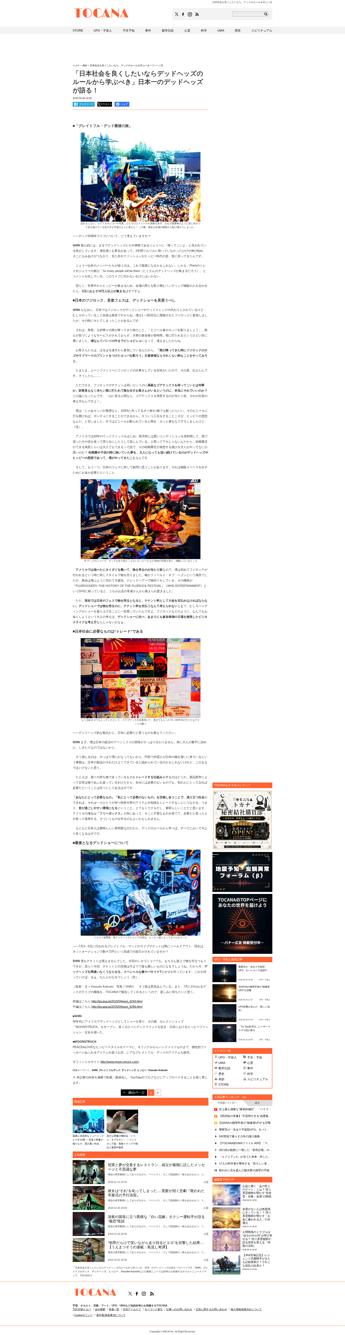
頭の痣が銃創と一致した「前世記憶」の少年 (245, 1150)
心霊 (250, 1062)
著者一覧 (114, 1309)
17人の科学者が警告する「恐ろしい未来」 (245, 1163)
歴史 (221, 1073)
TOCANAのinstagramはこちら (190, 14)
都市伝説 (224, 1068)
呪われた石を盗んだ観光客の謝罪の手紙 (244, 1170)
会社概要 (100, 1309)
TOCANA (101, 14)
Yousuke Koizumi (158, 1070)
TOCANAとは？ (82, 1309)
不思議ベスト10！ (227, 1102)
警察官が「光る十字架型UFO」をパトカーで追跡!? (245, 1129)
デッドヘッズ (129, 1070)
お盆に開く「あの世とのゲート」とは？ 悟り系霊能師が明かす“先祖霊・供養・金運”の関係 (256, 1191)
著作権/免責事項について (111, 1315)
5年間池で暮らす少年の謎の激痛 (239, 1136)
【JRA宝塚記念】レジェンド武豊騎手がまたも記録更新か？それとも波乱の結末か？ (256, 1260)
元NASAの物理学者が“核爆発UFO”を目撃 (245, 1122)
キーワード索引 (154, 1309)
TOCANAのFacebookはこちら (183, 14)
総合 (257, 1102)
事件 (250, 1068)
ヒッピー (142, 1070)
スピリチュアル (257, 1079)
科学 (250, 1073)
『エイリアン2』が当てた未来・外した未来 (245, 1156)
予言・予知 (254, 1057)
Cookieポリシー (83, 1315)
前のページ (134, 1092)
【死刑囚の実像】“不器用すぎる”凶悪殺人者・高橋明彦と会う (245, 1116)
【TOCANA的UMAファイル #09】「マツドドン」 (245, 1143)
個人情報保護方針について (246, 1309)
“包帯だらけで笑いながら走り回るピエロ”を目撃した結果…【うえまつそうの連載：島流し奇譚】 (156, 1245)
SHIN (95, 1070)
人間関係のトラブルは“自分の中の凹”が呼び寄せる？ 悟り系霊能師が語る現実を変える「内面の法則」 (257, 1238)
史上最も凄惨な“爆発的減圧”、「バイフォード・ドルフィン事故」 (245, 1109)
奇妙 (221, 1079)
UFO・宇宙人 (227, 1057)
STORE (223, 1084)
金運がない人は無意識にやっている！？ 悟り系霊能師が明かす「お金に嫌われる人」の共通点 (256, 1215)
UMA (221, 1062)
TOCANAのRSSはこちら (197, 14)
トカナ (76, 65)
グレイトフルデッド (109, 1070)
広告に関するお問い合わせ (211, 1309)
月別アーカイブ (132, 1309)
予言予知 (129, 30)
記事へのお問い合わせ (179, 1309)
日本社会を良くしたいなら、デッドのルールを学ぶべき (120, 65)
